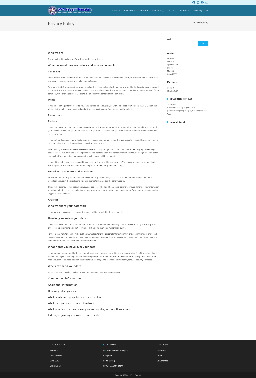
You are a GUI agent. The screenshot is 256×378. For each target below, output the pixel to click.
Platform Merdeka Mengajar (115, 350)
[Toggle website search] (207, 10)
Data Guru (54, 360)
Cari (169, 39)
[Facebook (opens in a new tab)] (194, 2)
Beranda (54, 350)
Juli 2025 (170, 58)
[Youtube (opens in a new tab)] (202, 2)
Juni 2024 (170, 68)
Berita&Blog (55, 366)
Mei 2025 (170, 61)
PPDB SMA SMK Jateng (113, 366)
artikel (169, 88)
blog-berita (171, 91)
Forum (159, 355)
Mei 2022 (170, 71)
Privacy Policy (202, 22)
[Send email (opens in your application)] (206, 2)
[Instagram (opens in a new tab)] (198, 2)
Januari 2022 (172, 74)
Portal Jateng (109, 360)
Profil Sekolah (56, 355)
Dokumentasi (162, 360)
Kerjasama (161, 350)
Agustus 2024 (172, 65)
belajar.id (107, 355)
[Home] (194, 22)
